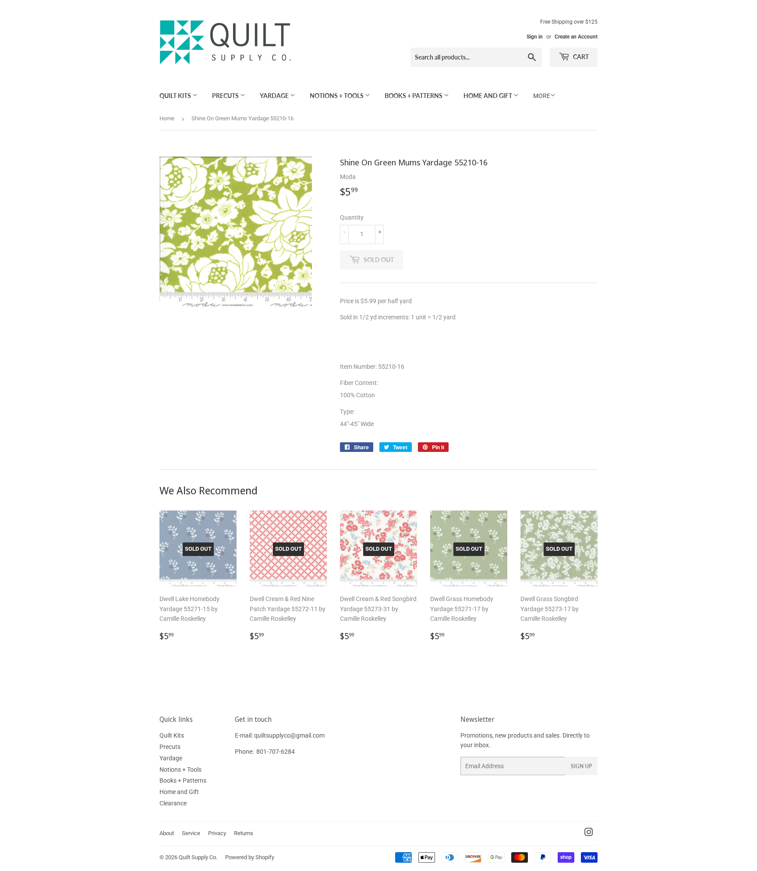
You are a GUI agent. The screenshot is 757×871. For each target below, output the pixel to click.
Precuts (226, 95)
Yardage (275, 95)
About (166, 833)
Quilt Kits (175, 95)
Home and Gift (488, 95)
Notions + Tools (337, 95)
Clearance (173, 803)
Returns (243, 833)
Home (166, 118)
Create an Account (576, 37)
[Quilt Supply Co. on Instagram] (588, 833)
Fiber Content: (359, 382)
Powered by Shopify (249, 857)
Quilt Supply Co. (198, 857)
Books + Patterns (414, 95)
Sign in (535, 37)
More (541, 95)
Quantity (352, 217)
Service (191, 833)
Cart (580, 56)
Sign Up (581, 766)
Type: (348, 411)
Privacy (217, 833)
